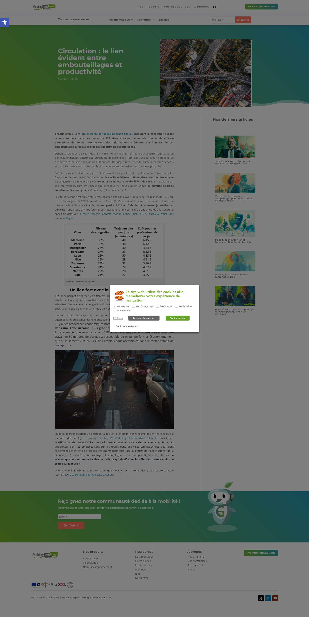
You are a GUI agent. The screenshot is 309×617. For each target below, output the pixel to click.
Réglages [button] (118, 318)
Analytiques (166, 306)
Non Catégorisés (144, 306)
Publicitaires (185, 306)
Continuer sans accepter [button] (127, 326)
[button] (4, 22)
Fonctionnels (124, 310)
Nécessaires (123, 306)
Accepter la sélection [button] (144, 318)
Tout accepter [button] (177, 318)
